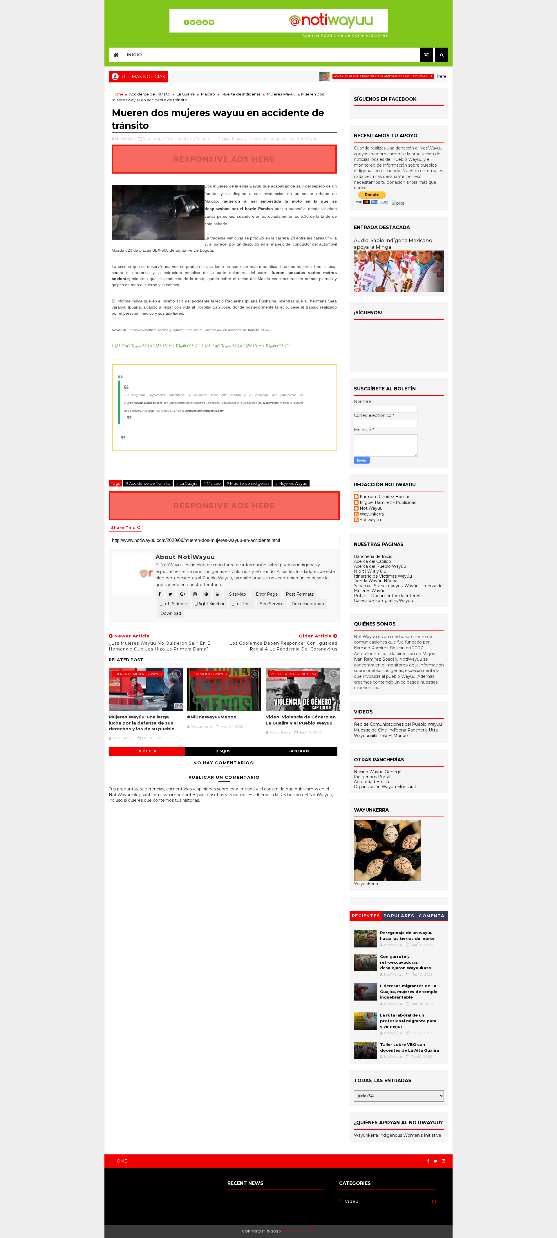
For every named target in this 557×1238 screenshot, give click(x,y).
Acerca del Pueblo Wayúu (380, 566)
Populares (399, 915)
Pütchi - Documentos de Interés (387, 595)
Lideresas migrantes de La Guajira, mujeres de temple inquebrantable (408, 991)
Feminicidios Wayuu (209, 674)
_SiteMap (236, 594)
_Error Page (266, 594)
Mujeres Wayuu (281, 94)
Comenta (432, 915)
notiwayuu (370, 520)
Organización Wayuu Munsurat (385, 786)
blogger (147, 751)
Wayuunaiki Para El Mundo (381, 735)
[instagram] (443, 1161)
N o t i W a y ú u (370, 571)
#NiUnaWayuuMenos (211, 717)
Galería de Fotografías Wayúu (383, 600)
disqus (223, 751)
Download (170, 613)
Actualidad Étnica (371, 781)
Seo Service (272, 603)
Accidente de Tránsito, (190, 138)
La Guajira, (221, 138)
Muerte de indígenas (241, 94)
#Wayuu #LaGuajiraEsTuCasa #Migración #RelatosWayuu (358, 76)
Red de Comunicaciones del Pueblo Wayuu (398, 724)
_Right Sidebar (210, 603)
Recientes (366, 915)
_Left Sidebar (173, 603)
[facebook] (428, 1161)
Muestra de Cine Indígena (380, 730)
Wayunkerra (372, 514)
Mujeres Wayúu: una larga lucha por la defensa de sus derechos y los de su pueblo (142, 722)
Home (118, 94)
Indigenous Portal (372, 776)
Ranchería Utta (422, 730)
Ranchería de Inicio (373, 556)
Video (352, 1201)
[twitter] (435, 1161)
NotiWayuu (371, 508)
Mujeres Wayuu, (303, 138)
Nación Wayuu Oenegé (378, 771)
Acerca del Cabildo (372, 561)
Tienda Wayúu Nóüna (375, 580)
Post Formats (300, 594)
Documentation (308, 603)
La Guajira (186, 94)
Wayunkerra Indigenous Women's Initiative (397, 1135)
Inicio (134, 54)
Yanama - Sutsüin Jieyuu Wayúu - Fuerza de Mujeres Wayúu (398, 588)
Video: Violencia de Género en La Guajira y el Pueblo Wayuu (301, 719)
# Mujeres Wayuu (291, 483)
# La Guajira (187, 483)
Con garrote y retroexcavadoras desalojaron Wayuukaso (405, 962)
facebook (299, 751)
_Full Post (242, 603)
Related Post (126, 659)
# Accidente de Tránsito (148, 483)
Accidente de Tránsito (149, 94)
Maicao (208, 94)
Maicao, (239, 138)
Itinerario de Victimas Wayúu (383, 576)
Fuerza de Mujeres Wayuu (137, 674)
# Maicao (212, 483)
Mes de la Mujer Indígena (293, 674)
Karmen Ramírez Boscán (385, 496)
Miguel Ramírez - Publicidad (388, 502)
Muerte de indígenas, (268, 138)
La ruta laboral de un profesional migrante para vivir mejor (408, 1021)
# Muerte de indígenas (248, 483)
